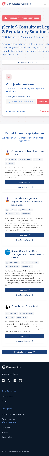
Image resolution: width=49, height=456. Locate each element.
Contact (5, 401)
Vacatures (6, 428)
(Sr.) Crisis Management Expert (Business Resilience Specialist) (26, 201)
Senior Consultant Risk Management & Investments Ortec (27, 254)
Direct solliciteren (23, 187)
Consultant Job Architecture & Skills (27, 153)
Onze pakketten (8, 419)
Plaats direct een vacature (13, 414)
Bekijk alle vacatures (23, 352)
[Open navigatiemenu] (45, 4)
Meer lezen (23, 182)
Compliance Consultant (24, 306)
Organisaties (7, 437)
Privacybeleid (7, 397)
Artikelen (5, 432)
